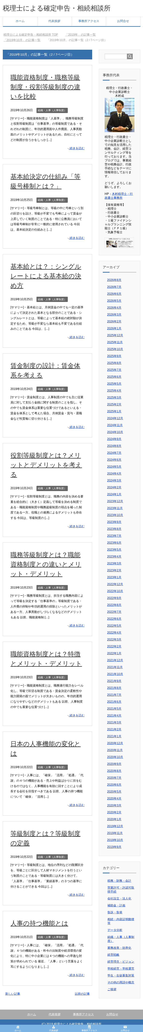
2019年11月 (115, 833)
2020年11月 (115, 750)
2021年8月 (114, 687)
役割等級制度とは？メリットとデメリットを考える (46, 465)
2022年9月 (114, 598)
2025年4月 (114, 390)
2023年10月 (115, 515)
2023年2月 (114, 570)
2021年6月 (114, 701)
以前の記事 (82, 993)
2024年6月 (114, 459)
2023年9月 (114, 522)
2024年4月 (114, 473)
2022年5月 (114, 625)
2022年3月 (114, 639)
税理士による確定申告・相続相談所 (57, 8)
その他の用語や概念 (120, 982)
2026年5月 (114, 300)
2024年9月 (114, 439)
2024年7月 (114, 452)
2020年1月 (114, 819)
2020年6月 (114, 784)
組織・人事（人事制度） (52, 110)
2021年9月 (114, 681)
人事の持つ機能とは (39, 923)
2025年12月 (115, 335)
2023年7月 (114, 535)
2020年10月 (115, 757)
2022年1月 (114, 653)
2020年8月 (114, 770)
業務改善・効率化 (119, 947)
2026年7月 (114, 287)
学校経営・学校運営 (120, 968)
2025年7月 (114, 369)
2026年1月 (114, 328)
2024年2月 (114, 487)
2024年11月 (115, 425)
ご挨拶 (111, 989)
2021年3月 (114, 722)
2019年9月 (114, 847)
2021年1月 (114, 736)
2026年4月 (114, 307)
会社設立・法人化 (119, 898)
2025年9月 (114, 356)
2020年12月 (115, 743)
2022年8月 (114, 605)
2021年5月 (114, 708)
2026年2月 (114, 321)
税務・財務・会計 (119, 880)
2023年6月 (114, 542)
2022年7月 (114, 611)
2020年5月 (114, 791)
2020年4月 (114, 798)
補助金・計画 (116, 905)
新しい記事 (12, 993)
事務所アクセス (88, 21)
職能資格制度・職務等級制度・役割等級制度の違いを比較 (45, 87)
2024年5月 (114, 466)
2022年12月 (115, 584)
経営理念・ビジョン (120, 961)
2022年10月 (115, 591)
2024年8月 (114, 446)
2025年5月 (114, 383)
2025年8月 (114, 363)
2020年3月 (114, 805)
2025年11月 (115, 342)
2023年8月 (114, 528)
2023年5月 (114, 549)
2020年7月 (114, 777)
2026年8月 (114, 280)
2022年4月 (114, 632)
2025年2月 (114, 404)
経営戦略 (113, 954)
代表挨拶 (54, 21)
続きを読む (77, 148)
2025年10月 (115, 349)
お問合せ (123, 21)
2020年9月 (114, 764)
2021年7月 (114, 694)
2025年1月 (114, 411)
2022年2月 (114, 646)
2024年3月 (114, 480)
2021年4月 (114, 715)
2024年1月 (114, 494)
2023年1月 (114, 577)
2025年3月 (114, 397)
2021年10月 (115, 674)
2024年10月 (115, 432)
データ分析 (114, 930)
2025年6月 (114, 376)
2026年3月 (114, 314)
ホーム (20, 21)
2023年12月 (115, 501)
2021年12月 (115, 660)
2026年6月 (114, 293)
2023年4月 (114, 556)
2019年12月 (115, 826)
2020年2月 (114, 812)
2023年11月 (115, 508)
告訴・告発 (114, 912)
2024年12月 (115, 418)
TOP (33, 34)
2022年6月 (114, 618)
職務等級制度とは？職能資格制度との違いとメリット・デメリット (45, 564)
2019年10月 (115, 840)
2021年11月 (115, 667)
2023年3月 (114, 563)
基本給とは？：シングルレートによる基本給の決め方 (45, 276)
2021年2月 (114, 729)
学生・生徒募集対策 (120, 975)
